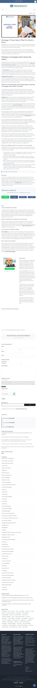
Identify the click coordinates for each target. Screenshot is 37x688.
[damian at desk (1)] (9, 257)
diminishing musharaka (10, 612)
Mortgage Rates (5, 527)
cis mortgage (21, 611)
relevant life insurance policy (24, 621)
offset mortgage (10, 621)
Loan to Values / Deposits (6, 520)
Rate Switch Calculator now (21, 408)
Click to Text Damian (8, 422)
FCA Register (8, 655)
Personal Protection (5, 546)
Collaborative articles (6, 479)
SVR (20, 627)
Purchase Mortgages (6, 563)
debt (32, 611)
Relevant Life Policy (5, 568)
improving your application (20, 616)
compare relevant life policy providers (9, 484)
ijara (13, 616)
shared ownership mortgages (22, 625)
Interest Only (4, 503)
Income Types (4, 501)
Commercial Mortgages (6, 482)
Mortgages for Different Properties (8, 534)
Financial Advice (5, 494)
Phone (3, 351)
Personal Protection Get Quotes (8, 549)
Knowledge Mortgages (6, 510)
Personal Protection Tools (6, 553)
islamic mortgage (11, 618)
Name (2, 346)
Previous (30, 13)
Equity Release (4, 491)
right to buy (19, 623)
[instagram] (6, 271)
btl (9, 611)
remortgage (4, 623)
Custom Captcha (4, 388)
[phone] (14, 271)
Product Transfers (5, 556)
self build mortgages (12, 625)
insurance (28, 616)
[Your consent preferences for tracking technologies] (35, 2)
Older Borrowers (5, 544)
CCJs (17, 611)
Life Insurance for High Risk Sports (8, 513)
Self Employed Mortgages (6, 584)
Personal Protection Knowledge (7, 551)
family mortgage (25, 612)
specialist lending (5, 627)
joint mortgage (24, 618)
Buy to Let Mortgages (6, 477)
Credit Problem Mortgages (7, 487)
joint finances (18, 618)
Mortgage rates (4, 97)
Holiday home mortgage (6, 616)
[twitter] (9, 271)
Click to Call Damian (8, 418)
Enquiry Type (4, 361)
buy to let (13, 611)
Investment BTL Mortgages (7, 508)
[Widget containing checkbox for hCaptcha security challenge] (8, 394)
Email (2, 355)
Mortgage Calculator (29, 671)
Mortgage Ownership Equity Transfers (9, 522)
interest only (4, 618)
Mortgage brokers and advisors (7, 76)
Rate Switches (4, 565)
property (16, 621)
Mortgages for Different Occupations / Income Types (11, 532)
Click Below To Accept (5, 378)
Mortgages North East (6, 537)
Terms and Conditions (27, 667)
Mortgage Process (5, 525)
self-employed (4, 625)
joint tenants (31, 618)
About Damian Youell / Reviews (7, 460)
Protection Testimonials (6, 560)
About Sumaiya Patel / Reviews (7, 463)
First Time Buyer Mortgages (7, 496)
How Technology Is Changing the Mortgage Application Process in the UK (15, 595)
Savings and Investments (6, 577)
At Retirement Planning (6, 468)
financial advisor (18, 614)
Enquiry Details (4, 365)
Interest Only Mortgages (6, 506)
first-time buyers (6, 70)
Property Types (5, 558)
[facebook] (4, 271)
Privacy (26, 669)
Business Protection (5, 472)
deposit (3, 612)
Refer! (3, 453)
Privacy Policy (3, 386)
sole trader (31, 625)
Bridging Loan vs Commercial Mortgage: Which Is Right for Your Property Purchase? (17, 597)
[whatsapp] (11, 271)
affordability (4, 611)
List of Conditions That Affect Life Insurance (10, 518)
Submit (3, 398)
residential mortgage (12, 623)
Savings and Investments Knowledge (8, 580)
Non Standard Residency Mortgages (8, 539)
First (2, 349)
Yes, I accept (5, 379)
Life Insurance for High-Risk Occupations (9, 515)
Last (19, 349)
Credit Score (4, 489)
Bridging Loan (4, 470)
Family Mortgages (5, 614)
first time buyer (25, 614)
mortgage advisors (28, 115)
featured (11, 614)
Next (34, 13)
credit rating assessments (27, 225)
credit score (27, 611)
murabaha (4, 621)
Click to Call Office (8, 426)
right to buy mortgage (26, 623)
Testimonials (4, 587)
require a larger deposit (17, 105)
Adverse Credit (4, 465)
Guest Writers (4, 499)
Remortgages (4, 570)
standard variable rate (14, 627)
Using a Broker (4, 589)
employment (18, 612)
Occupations (4, 541)
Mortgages (4, 530)
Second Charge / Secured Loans (8, 582)
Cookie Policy (21, 682)
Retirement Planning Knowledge (8, 575)
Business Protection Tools (6, 475)
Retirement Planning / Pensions (7, 572)
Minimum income (6, 164)
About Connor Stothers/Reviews (8, 458)
